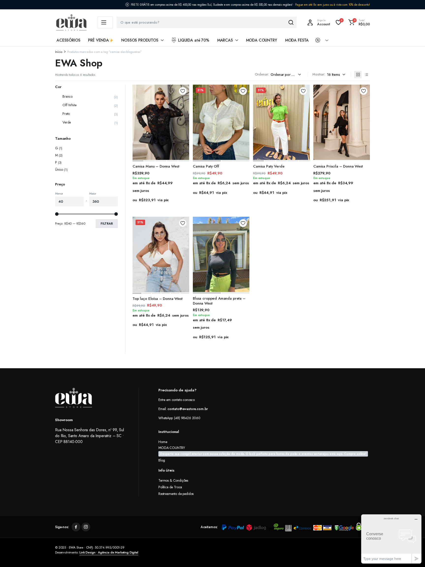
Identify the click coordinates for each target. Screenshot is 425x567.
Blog (161, 460)
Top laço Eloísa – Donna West (157, 298)
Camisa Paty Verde (268, 166)
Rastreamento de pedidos (176, 493)
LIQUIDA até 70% (193, 40)
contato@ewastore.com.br (187, 408)
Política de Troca (170, 487)
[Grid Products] (358, 74)
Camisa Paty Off (206, 166)
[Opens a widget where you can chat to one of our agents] (391, 538)
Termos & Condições (173, 480)
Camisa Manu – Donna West (156, 166)
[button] (358, 22)
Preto (66, 113)
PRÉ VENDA (98, 40)
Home (162, 441)
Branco (67, 96)
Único (59, 169)
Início (58, 51)
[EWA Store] (71, 22)
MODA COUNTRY (261, 40)
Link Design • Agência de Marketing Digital (108, 552)
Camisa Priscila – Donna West (338, 166)
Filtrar (107, 223)
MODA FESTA (297, 40)
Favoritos (182, 91)
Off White (69, 105)
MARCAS (225, 40)
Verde (66, 122)
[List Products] (366, 74)
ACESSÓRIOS (68, 40)
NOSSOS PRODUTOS (139, 40)
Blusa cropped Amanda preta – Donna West (219, 301)
